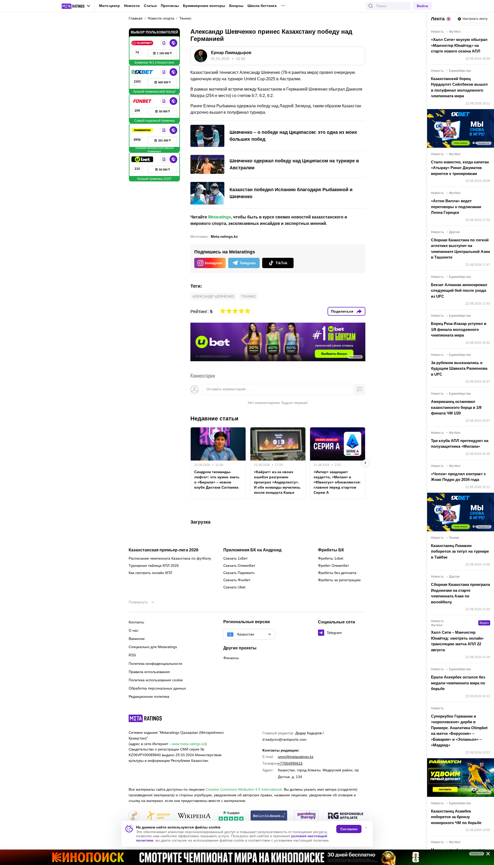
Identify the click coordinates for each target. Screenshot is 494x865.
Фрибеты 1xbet (330, 558)
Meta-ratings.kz (224, 236)
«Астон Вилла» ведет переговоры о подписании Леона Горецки (456, 207)
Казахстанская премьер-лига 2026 (163, 550)
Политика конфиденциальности (155, 663)
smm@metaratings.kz (295, 757)
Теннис (248, 296)
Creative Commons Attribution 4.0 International (244, 789)
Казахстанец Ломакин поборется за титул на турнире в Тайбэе (460, 551)
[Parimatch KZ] (142, 130)
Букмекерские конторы (204, 6)
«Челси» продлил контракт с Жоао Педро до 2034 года (458, 477)
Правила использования (149, 672)
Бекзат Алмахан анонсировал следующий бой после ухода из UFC (459, 290)
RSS (132, 655)
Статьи (150, 6)
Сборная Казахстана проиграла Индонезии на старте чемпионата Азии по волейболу (460, 593)
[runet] (134, 816)
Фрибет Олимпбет (333, 565)
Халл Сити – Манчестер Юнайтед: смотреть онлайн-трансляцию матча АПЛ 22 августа (457, 641)
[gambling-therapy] (306, 816)
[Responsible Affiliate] (345, 816)
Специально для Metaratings (153, 647)
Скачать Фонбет (236, 580)
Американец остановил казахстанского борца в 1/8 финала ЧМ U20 (456, 407)
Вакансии (137, 639)
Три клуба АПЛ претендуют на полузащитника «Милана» (459, 443)
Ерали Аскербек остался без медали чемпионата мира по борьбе (458, 683)
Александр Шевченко (213, 296)
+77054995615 (290, 763)
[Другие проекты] (76, 6)
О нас (133, 630)
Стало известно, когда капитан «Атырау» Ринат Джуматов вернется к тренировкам (460, 168)
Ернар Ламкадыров (231, 52)
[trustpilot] (231, 816)
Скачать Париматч (238, 573)
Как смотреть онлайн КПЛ (150, 573)
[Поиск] (371, 6)
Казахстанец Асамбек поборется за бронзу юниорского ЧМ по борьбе (456, 817)
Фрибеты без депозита (337, 573)
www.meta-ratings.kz (188, 744)
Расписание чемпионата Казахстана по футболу (170, 558)
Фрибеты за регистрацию (339, 580)
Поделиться (342, 311)
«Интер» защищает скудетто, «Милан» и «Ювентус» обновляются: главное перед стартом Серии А (337, 482)
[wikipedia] (194, 816)
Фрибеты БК (331, 550)
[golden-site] (158, 816)
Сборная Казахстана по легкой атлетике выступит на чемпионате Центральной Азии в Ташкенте (460, 249)
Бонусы (236, 6)
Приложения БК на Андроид (252, 550)
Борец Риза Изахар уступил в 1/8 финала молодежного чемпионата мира (458, 329)
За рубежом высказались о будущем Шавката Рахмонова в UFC (459, 368)
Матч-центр (109, 6)
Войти (422, 6)
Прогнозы (170, 6)
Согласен (348, 829)
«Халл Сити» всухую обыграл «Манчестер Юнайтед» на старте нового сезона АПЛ (459, 45)
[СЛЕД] (365, 463)
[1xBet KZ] (142, 72)
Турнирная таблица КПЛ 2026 (154, 565)
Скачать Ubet (234, 587)
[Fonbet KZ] (142, 101)
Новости (132, 6)
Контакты (136, 622)
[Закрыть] (486, 855)
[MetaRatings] (145, 718)
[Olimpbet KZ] (142, 43)
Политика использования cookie (156, 680)
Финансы (231, 658)
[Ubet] (142, 159)
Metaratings (219, 217)
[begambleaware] (269, 816)
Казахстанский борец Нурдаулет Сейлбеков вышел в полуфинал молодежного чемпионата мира (459, 87)
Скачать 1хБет (235, 558)
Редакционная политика (149, 696)
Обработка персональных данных (157, 688)
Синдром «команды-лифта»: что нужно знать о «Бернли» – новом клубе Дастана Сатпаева (217, 479)
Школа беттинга (262, 6)
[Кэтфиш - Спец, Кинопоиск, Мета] (247, 857)
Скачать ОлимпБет (239, 565)
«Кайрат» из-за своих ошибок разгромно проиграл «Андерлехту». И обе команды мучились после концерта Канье (277, 482)
